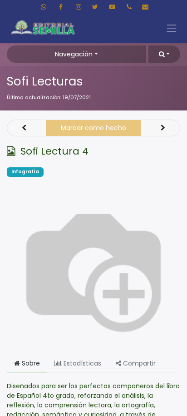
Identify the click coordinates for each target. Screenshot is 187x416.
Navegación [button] (74, 54)
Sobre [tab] (30, 363)
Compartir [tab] (138, 363)
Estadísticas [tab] (81, 363)
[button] (164, 53)
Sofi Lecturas (45, 81)
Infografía (25, 171)
